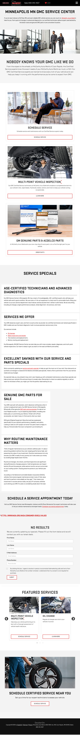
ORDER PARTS (40, 252)
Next (73, 619)
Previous (6, 619)
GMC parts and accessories (28, 409)
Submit (11, 577)
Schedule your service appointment (53, 507)
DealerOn (19, 725)
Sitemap (25, 725)
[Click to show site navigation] (76, 3)
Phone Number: (12, 560)
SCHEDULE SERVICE (40, 137)
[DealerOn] (40, 723)
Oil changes (11, 333)
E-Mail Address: (12, 553)
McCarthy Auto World (68, 18)
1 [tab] (37, 643)
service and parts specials (31, 368)
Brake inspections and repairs (17, 336)
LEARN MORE (40, 196)
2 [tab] (40, 643)
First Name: (10, 538)
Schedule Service (24, 636)
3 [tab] (43, 643)
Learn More (56, 636)
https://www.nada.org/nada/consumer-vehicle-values (24, 516)
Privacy (30, 725)
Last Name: (10, 545)
